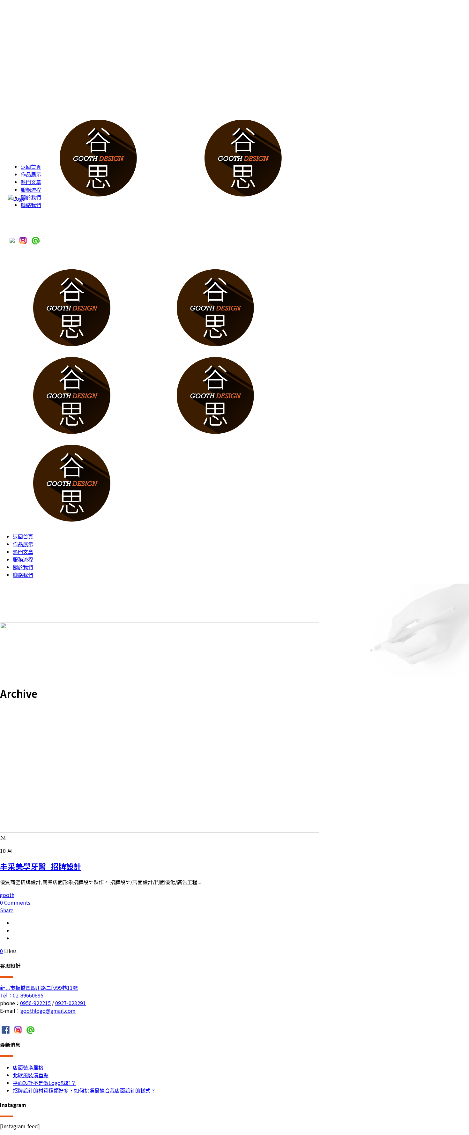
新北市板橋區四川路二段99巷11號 (39, 987)
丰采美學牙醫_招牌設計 (40, 866)
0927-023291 (70, 1003)
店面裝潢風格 (28, 1067)
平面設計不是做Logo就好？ (44, 1082)
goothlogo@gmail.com (48, 1010)
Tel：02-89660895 (21, 995)
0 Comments (15, 902)
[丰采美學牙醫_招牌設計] (159, 830)
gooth (7, 895)
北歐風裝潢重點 (30, 1075)
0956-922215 (35, 1003)
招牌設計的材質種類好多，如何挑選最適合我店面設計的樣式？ (84, 1090)
